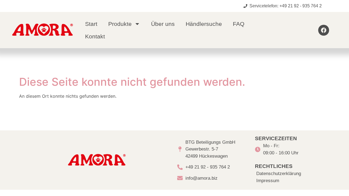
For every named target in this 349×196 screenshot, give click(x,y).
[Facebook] (323, 30)
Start (91, 24)
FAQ (238, 24)
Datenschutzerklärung (278, 173)
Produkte (120, 24)
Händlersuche (204, 24)
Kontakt (95, 36)
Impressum (267, 180)
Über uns (163, 24)
